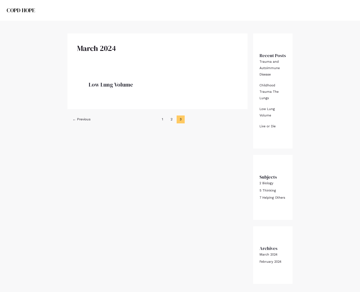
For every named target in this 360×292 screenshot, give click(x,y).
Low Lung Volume (111, 84)
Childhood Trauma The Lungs (269, 91)
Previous (82, 119)
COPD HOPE (21, 10)
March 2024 (269, 254)
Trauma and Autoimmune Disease (270, 68)
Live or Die (268, 126)
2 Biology (266, 183)
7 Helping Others (272, 197)
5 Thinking (268, 190)
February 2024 (270, 261)
